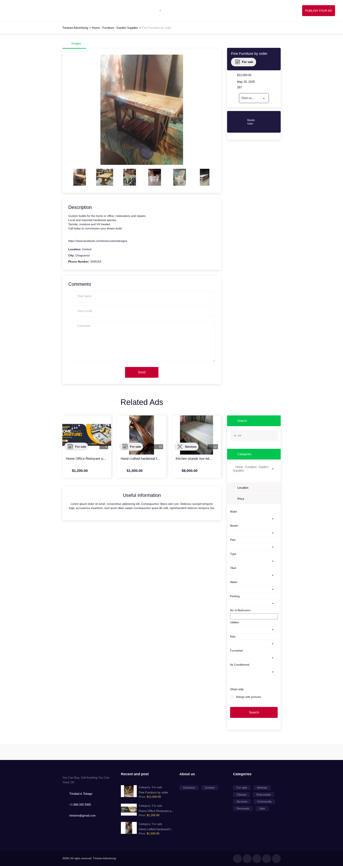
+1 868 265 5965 (80, 804)
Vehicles (262, 787)
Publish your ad (318, 10)
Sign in (195, 11)
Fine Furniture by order (153, 792)
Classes (242, 794)
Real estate (263, 794)
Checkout (189, 787)
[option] (141, 110)
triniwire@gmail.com (82, 815)
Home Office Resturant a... (86, 459)
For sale (247, 62)
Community (264, 801)
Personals (243, 808)
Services (191, 446)
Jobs (262, 808)
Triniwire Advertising (27, 10)
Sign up (216, 11)
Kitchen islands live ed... (194, 459)
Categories (149, 11)
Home (127, 11)
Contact (175, 11)
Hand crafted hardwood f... (140, 459)
